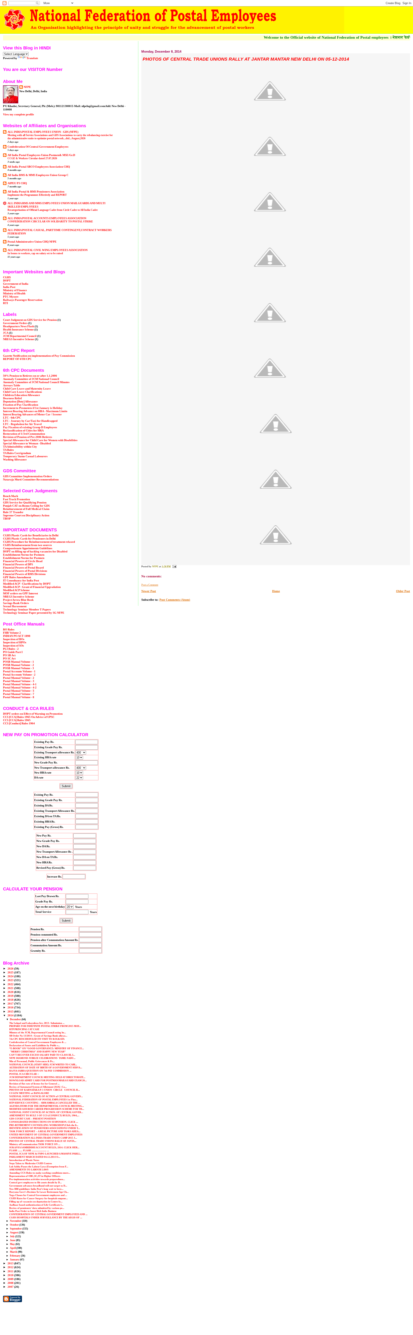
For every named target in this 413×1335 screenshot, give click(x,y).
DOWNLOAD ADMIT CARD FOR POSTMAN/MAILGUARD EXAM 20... (48, 1080)
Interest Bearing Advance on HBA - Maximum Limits (35, 411)
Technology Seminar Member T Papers (27, 609)
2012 (11, 1267)
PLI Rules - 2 (11, 648)
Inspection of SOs (13, 645)
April (13, 1247)
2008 (11, 1283)
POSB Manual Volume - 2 (18, 665)
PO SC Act (9, 658)
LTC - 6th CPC (12, 417)
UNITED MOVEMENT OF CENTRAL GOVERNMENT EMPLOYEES (45, 1134)
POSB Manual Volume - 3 (18, 668)
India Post (9, 287)
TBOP (7, 518)
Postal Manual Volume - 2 (18, 677)
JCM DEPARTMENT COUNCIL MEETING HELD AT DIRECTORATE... (47, 1077)
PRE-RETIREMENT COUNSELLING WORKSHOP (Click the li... (43, 1125)
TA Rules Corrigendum (17, 453)
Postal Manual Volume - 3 (18, 681)
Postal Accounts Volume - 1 (19, 671)
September (16, 1228)
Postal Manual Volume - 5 (18, 690)
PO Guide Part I (13, 652)
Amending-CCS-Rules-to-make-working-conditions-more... (39, 1172)
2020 (11, 992)
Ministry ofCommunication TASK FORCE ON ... (34, 1144)
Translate (32, 58)
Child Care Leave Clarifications (22, 391)
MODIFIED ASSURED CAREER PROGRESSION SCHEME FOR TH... (46, 1109)
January (15, 1259)
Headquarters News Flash (18, 326)
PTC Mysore (10, 296)
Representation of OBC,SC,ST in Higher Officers (34, 1176)
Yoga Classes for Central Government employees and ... (38, 1195)
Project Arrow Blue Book (18, 599)
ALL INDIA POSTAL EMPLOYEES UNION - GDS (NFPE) (43, 131)
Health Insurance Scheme (18, 329)
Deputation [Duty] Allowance (20, 401)
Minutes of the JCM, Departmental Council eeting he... (37, 1032)
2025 (11, 972)
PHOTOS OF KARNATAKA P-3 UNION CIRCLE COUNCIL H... (44, 1090)
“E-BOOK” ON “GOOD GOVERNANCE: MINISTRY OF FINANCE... (46, 1048)
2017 (11, 1003)
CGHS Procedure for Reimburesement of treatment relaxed (39, 541)
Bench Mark (10, 496)
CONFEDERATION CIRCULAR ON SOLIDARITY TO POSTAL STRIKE (50, 221)
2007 (11, 1286)
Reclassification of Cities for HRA (23, 430)
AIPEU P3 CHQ (17, 183)
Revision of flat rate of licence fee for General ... (34, 1083)
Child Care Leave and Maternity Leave (27, 388)
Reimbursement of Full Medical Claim (26, 509)
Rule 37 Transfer (13, 512)
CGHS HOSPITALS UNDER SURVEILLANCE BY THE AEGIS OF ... (45, 1217)
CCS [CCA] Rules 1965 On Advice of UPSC (28, 717)
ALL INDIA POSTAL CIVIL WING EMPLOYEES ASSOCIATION (48, 250)
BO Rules (8, 629)
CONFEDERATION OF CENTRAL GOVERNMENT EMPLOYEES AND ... (48, 1214)
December (16, 1019)
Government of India (15, 283)
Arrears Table (11, 385)
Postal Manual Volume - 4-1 (20, 684)
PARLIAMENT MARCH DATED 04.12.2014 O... (34, 1157)
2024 (11, 976)
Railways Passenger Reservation (22, 299)
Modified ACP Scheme (16, 590)
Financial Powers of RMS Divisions (24, 574)
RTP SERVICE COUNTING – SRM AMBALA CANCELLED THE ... (44, 1102)
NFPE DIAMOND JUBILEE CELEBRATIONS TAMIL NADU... (42, 1058)
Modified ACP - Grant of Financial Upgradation (32, 587)
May (12, 1244)
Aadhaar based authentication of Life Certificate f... (36, 1204)
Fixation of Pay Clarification (20, 404)
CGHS (7, 277)
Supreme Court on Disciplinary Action (26, 515)
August (14, 1232)
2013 (11, 1263)
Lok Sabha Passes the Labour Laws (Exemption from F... (38, 1166)
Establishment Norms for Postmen (23, 554)
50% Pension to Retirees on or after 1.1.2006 (30, 375)
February (15, 1255)
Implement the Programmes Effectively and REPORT (37, 194)
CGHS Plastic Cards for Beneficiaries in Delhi (31, 535)
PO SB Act (9, 655)
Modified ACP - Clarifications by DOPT (27, 583)
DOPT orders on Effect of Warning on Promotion (33, 713)
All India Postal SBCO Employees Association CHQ (39, 166)
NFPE (27, 87)
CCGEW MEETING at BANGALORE (29, 1093)
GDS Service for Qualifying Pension (24, 502)
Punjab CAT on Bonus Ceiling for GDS (26, 505)
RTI (5, 303)
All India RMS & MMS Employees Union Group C (38, 175)
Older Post (403, 591)
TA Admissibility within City (20, 446)
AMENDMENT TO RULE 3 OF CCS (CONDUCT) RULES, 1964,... (44, 1115)
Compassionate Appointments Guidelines (27, 548)
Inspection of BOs (13, 639)
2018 (11, 999)
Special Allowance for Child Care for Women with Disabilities (40, 440)
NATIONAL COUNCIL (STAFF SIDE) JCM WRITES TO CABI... (43, 1064)
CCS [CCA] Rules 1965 (17, 720)
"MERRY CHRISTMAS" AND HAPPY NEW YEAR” (37, 1051)
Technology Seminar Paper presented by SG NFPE (33, 612)
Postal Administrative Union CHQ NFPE (32, 241)
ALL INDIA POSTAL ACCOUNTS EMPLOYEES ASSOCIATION (47, 218)
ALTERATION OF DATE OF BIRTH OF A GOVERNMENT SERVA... (45, 1067)
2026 (11, 968)
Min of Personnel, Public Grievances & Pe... (32, 1061)
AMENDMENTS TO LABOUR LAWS (28, 1169)
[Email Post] (174, 566)
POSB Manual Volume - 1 (18, 661)
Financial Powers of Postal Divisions (25, 570)
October (14, 1224)
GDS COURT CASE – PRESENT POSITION (32, 1118)
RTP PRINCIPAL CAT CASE (24, 1029)
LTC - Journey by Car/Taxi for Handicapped (30, 420)
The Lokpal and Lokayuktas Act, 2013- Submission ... (37, 1023)
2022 (11, 984)
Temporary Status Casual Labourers (25, 456)
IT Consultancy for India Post (21, 580)
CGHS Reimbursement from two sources (27, 545)
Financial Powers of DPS (18, 564)
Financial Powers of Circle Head (22, 561)
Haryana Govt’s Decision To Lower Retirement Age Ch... (39, 1192)
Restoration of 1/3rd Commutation (24, 433)
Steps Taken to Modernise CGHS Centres (30, 1163)
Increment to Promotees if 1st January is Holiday (33, 408)
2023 (11, 980)
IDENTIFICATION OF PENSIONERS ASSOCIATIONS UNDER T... (44, 1128)
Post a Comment (149, 584)
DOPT (7, 280)
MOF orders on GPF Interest (20, 593)
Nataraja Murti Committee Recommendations (31, 479)
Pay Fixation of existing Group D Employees (30, 427)
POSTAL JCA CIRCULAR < (24, 1074)
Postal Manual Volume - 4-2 (20, 687)
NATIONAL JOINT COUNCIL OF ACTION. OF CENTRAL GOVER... (46, 1112)
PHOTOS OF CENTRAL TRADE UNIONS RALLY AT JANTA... (42, 1141)
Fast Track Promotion (16, 499)
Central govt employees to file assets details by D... (35, 1182)
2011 (11, 1271)
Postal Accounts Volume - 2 (19, 674)
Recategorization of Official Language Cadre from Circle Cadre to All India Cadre (53, 209)
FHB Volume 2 (12, 632)
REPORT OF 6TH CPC (17, 359)
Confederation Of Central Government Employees (38, 146)
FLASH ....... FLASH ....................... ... (29, 1150)
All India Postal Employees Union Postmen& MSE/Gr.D (41, 155)
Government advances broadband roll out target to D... (38, 1185)
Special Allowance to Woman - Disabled (27, 443)
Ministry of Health (14, 293)
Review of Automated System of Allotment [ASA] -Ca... (38, 1087)
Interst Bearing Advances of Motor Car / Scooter (32, 414)
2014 (11, 1015)
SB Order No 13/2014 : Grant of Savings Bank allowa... (38, 1035)
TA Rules (8, 449)
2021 (11, 988)
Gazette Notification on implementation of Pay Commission (39, 355)
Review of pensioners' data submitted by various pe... (36, 1208)
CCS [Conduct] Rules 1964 (19, 723)
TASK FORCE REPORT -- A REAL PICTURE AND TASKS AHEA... (44, 1131)
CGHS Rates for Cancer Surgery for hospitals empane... (38, 1198)
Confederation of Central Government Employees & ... (37, 1042)
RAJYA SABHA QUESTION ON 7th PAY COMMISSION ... (40, 1070)
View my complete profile (18, 114)
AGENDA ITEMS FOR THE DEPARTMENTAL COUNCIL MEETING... (46, 1106)
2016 (11, 1007)
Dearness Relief (12, 398)
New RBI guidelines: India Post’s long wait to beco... (36, 1189)
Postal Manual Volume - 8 (18, 697)
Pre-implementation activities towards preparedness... (37, 1179)
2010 (11, 1275)
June (13, 1240)
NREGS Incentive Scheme (18, 339)
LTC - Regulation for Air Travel (22, 424)
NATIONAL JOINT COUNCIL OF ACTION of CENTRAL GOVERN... (46, 1096)
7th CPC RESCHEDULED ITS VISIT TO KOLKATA (37, 1039)
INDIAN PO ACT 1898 (16, 636)
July (12, 1236)
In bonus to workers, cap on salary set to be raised (35, 253)
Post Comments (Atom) (174, 599)
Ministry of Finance (15, 290)
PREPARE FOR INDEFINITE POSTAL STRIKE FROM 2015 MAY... (45, 1026)
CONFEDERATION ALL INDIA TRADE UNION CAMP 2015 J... (43, 1137)
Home (276, 591)
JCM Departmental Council (20, 336)
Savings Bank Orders (16, 603)
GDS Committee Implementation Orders (27, 476)
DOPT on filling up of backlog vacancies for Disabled (35, 551)
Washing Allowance (15, 459)
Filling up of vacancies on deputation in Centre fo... (36, 1201)
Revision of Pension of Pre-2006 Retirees (27, 437)
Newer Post (148, 591)
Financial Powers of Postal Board (23, 567)
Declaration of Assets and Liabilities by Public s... (34, 1045)
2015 (11, 1011)
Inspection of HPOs (14, 642)
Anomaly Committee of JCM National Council (31, 379)
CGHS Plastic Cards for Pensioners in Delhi (29, 538)
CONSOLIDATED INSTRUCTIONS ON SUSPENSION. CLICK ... (43, 1122)
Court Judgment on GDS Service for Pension (30, 319)
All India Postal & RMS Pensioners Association (36, 191)
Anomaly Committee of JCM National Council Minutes (36, 382)
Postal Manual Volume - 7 (18, 694)
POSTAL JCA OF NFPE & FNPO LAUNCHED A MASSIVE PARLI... (45, 1153)
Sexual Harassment (14, 606)
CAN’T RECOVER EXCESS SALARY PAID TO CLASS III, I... (42, 1055)
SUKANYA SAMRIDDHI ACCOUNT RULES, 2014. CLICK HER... (44, 1147)
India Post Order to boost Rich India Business (32, 1211)
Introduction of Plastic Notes (24, 1160)
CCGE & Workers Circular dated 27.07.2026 (32, 158)
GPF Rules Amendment (17, 577)
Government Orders (15, 323)
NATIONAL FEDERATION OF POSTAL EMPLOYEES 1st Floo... (43, 1099)
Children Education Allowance (21, 395)
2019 (11, 995)
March (14, 1251)
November (16, 1220)
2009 (11, 1279)
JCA (5, 332)
